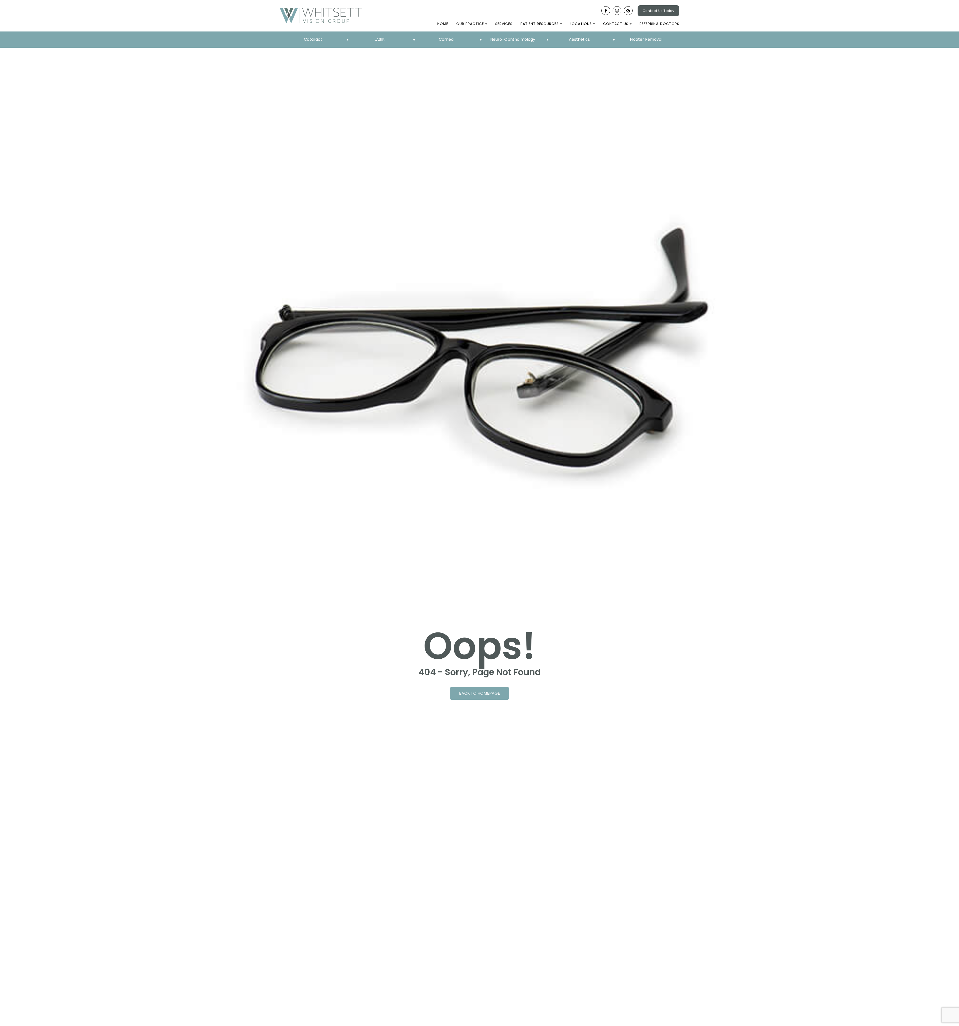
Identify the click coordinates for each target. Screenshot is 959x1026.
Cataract (313, 39)
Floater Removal (646, 39)
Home (442, 23)
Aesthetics (579, 39)
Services (503, 23)
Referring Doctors (659, 23)
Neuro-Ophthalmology (512, 39)
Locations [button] (581, 23)
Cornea (446, 39)
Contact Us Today (658, 10)
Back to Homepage (479, 693)
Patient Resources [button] (539, 23)
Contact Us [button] (615, 23)
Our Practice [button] (470, 23)
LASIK (379, 39)
